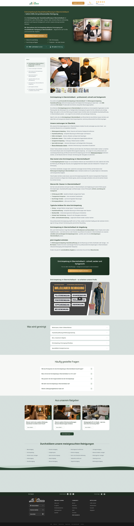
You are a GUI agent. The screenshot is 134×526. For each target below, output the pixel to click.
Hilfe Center (93, 503)
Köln (73, 510)
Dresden (74, 512)
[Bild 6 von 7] (80, 90)
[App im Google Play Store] (104, 494)
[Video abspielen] (79, 298)
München (74, 505)
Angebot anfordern (78, 3)
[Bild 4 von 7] (69, 90)
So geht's (56, 505)
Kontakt (92, 508)
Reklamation (93, 505)
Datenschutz (61, 524)
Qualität (56, 512)
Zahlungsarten (57, 510)
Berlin (73, 503)
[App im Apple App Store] (101, 494)
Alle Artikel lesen (67, 434)
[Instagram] (70, 494)
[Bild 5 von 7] (75, 90)
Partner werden (34, 510)
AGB (51, 524)
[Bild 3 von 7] (63, 90)
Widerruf (55, 524)
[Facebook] (68, 494)
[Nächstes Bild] (107, 72)
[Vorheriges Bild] (52, 72)
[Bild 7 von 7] (86, 90)
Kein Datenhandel (75, 524)
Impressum (67, 524)
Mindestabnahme (58, 508)
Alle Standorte (76, 515)
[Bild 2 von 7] (58, 90)
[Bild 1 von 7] (52, 90)
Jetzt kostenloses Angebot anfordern (80, 270)
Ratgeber (92, 510)
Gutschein (32, 514)
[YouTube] (73, 494)
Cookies (82, 524)
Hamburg (74, 508)
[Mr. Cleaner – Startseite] (37, 500)
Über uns (56, 503)
